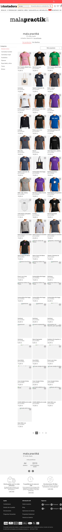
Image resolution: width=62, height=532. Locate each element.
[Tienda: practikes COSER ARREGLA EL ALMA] (25, 394)
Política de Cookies (38, 527)
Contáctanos (7, 504)
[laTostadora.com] (9, 6)
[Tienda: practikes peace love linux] (25, 268)
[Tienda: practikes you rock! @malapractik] (54, 121)
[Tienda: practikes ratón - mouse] (54, 80)
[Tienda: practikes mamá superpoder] (40, 331)
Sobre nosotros (26, 504)
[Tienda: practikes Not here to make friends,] (40, 184)
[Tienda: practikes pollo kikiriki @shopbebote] (54, 184)
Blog (23, 507)
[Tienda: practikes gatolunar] (25, 80)
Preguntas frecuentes (9, 514)
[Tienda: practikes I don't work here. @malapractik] (54, 142)
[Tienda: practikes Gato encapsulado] (54, 205)
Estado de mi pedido (9, 507)
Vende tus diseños (27, 517)
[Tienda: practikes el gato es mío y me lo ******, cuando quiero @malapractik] (25, 101)
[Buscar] (50, 6)
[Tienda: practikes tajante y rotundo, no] (54, 247)
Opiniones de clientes (28, 510)
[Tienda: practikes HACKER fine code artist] (40, 101)
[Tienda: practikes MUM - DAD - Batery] (25, 184)
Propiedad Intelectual (28, 514)
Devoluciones (7, 510)
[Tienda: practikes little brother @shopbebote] (25, 205)
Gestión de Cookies (48, 527)
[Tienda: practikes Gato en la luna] (40, 59)
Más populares (51, 48)
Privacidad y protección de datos (11, 527)
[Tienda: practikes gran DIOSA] (25, 352)
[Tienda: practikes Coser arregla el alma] (25, 373)
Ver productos (26, 42)
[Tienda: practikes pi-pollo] (40, 205)
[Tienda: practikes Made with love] (54, 394)
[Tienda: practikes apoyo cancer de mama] (25, 247)
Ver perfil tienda (37, 38)
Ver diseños (36, 42)
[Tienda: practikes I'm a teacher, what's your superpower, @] (25, 59)
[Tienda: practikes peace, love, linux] (40, 121)
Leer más (11, 491)
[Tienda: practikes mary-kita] (25, 142)
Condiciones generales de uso (26, 527)
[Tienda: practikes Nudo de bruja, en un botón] (25, 226)
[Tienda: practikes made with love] (25, 415)
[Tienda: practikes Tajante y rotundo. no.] (40, 80)
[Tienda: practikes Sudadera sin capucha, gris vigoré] (54, 331)
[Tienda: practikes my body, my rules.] (54, 163)
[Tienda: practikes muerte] (40, 142)
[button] (58, 6)
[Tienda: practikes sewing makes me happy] (40, 163)
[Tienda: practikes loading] (54, 101)
